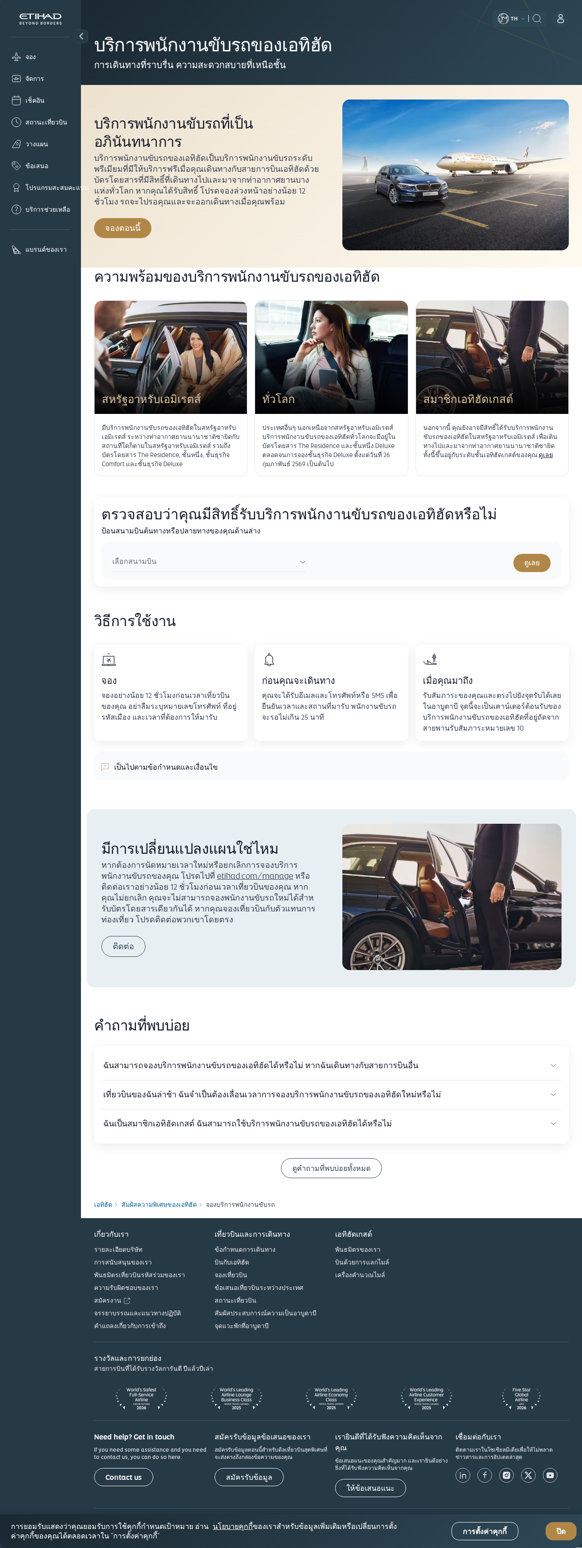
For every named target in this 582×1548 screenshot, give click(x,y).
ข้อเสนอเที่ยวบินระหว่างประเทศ (259, 1288)
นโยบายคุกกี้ (233, 1526)
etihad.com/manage (255, 876)
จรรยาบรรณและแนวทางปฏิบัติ (137, 1313)
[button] (81, 36)
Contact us (123, 1477)
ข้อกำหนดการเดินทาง (245, 1249)
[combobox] (209, 562)
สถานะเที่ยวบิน (235, 1300)
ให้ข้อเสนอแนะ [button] (370, 1488)
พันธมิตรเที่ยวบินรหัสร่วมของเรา (139, 1275)
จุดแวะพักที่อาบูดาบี (242, 1326)
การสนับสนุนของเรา (123, 1262)
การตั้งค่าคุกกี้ (485, 1531)
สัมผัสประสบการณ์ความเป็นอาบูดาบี (265, 1313)
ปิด (561, 1531)
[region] (291, 1531)
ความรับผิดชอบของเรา (126, 1288)
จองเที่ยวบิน (231, 1275)
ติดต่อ (123, 946)
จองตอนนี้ (128, 227)
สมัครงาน (107, 1300)
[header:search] (537, 17)
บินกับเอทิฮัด (232, 1262)
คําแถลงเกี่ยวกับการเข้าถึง (130, 1326)
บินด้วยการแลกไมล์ (362, 1262)
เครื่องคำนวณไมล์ (360, 1275)
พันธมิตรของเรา (358, 1249)
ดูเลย (546, 455)
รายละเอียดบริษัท (118, 1249)
